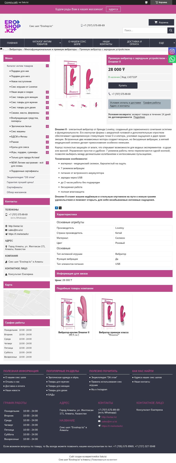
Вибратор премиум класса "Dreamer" (113, 333)
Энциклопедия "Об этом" (21, 177)
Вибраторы (15, 49)
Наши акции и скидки (22, 92)
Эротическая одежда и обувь (63, 377)
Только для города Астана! (25, 157)
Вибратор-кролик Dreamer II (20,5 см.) (73, 333)
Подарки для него (20, 76)
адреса (113, 9)
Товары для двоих (57, 390)
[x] (60, 208)
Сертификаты (14, 187)
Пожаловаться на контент (104, 460)
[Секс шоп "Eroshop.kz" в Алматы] (12, 35)
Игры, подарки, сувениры (24, 152)
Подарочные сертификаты (24, 171)
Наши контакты (106, 43)
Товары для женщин (58, 386)
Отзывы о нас (12, 381)
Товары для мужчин (58, 381)
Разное (15, 142)
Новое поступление (21, 81)
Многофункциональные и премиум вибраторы (50, 49)
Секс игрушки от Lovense (24, 86)
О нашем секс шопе (77, 43)
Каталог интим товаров (42, 43)
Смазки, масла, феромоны (25, 113)
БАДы (51, 394)
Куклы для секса (20, 147)
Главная (12, 43)
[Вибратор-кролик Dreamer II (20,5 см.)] (73, 312)
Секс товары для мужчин (24, 102)
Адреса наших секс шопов (148, 377)
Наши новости (12, 390)
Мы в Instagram (99, 389)
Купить (123, 85)
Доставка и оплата (134, 43)
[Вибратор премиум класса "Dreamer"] (113, 312)
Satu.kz (103, 456)
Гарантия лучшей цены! (20, 182)
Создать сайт (11, 2)
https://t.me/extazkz (19, 234)
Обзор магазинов (16, 192)
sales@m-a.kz (15, 230)
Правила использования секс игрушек (105, 383)
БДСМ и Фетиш (19, 136)
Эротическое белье (21, 126)
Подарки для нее (20, 71)
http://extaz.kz (16, 226)
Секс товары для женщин (24, 97)
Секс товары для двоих (23, 107)
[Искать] (170, 30)
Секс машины (18, 131)
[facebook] (56, 208)
